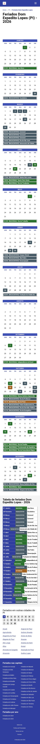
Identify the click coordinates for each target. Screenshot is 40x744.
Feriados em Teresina (27, 704)
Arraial (23, 646)
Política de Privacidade (19, 728)
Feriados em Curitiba (9, 693)
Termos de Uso (19, 731)
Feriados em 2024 (8, 715)
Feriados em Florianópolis (10, 696)
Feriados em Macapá (9, 708)
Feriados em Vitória (27, 707)
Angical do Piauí (26, 629)
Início (4, 10)
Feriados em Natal (26, 673)
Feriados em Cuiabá (9, 690)
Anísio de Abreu (26, 636)
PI (9, 10)
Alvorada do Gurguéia (10, 650)
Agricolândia (7, 632)
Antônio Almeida (26, 632)
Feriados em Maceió (27, 666)
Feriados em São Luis (27, 697)
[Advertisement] (20, 30)
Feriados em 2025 (8, 719)
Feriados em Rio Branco (28, 688)
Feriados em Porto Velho (28, 682)
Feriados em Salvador (27, 694)
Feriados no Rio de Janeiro (29, 691)
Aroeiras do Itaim (27, 643)
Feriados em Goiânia (9, 702)
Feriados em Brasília (9, 681)
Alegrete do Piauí (8, 639)
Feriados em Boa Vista (9, 678)
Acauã (5, 629)
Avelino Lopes (26, 653)
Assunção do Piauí (27, 650)
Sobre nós (19, 725)
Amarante (6, 653)
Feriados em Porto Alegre (28, 679)
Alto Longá (6, 643)
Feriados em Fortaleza (9, 699)
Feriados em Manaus (27, 670)
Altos (4, 646)
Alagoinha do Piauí (9, 636)
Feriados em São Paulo (28, 700)
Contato (19, 734)
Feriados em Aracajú (9, 666)
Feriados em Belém (8, 675)
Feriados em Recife (26, 685)
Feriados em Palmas (27, 676)
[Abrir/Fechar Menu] (35, 3)
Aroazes (24, 639)
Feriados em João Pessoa (10, 705)
